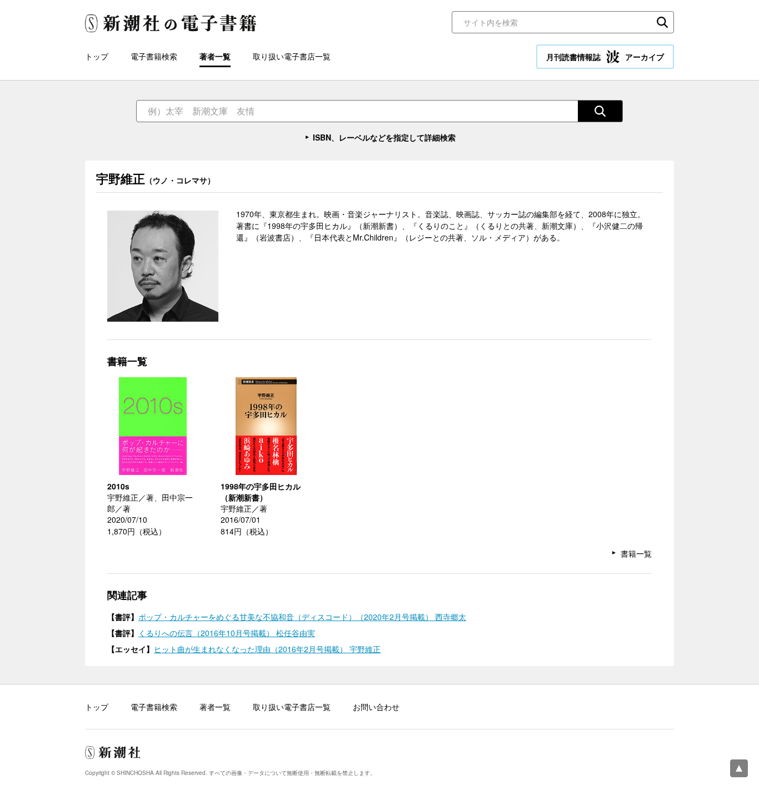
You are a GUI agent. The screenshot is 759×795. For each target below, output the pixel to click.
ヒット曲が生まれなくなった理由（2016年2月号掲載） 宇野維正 (267, 648)
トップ (96, 56)
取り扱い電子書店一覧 (292, 56)
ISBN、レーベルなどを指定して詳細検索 (384, 137)
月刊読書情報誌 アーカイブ (605, 56)
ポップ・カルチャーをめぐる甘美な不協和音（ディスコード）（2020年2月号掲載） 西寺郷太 (302, 616)
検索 (662, 22)
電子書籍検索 (154, 56)
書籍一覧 (636, 553)
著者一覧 (215, 56)
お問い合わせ (376, 706)
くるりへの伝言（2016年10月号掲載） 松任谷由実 (226, 632)
